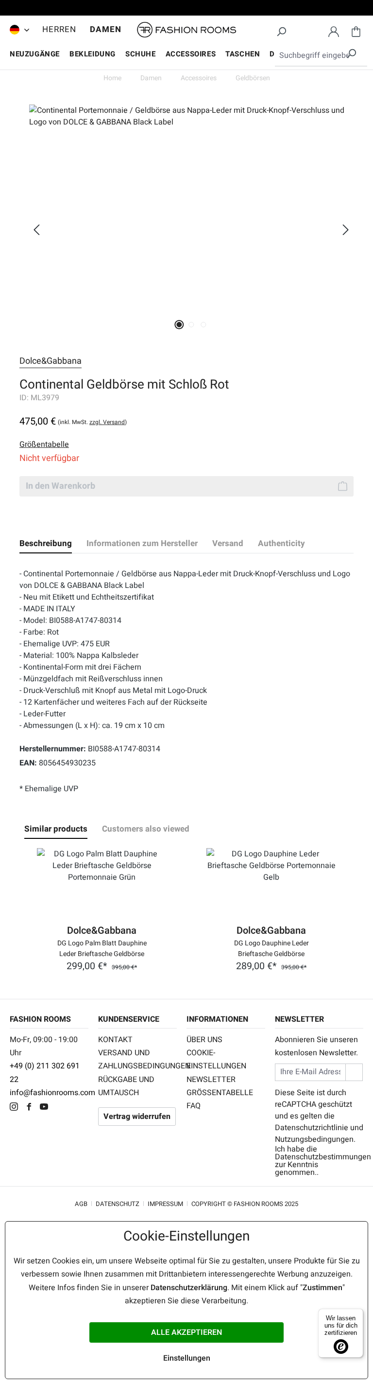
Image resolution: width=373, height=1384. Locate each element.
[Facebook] (31, 1108)
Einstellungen (186, 1358)
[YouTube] (46, 1108)
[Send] (354, 1072)
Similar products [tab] (55, 829)
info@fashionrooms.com (52, 1093)
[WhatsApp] (60, 1108)
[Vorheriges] (36, 230)
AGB (81, 1203)
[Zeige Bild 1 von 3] (179, 324)
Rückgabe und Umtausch (126, 1086)
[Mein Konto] (333, 30)
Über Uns (204, 1040)
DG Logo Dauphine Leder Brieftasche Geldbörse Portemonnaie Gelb (271, 948)
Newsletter (211, 1079)
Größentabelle (219, 1093)
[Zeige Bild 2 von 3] (191, 324)
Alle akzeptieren (186, 1332)
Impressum (165, 1203)
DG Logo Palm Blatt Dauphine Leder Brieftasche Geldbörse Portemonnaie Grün (102, 948)
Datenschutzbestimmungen (323, 1157)
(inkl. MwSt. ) (92, 422)
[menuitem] (17, 30)
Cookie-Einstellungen (216, 1059)
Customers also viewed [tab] (145, 829)
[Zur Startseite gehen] (186, 29)
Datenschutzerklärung (189, 1288)
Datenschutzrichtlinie (311, 1128)
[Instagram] (16, 1108)
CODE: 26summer (186, 9)
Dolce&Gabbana (50, 361)
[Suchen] (281, 30)
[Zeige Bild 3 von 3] (203, 324)
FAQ (193, 1106)
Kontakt (115, 1040)
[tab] (45, 543)
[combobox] (321, 56)
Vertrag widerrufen (136, 1116)
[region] (186, 230)
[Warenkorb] (356, 30)
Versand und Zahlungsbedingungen (137, 1059)
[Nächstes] (346, 230)
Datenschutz (117, 1203)
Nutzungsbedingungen (314, 1139)
